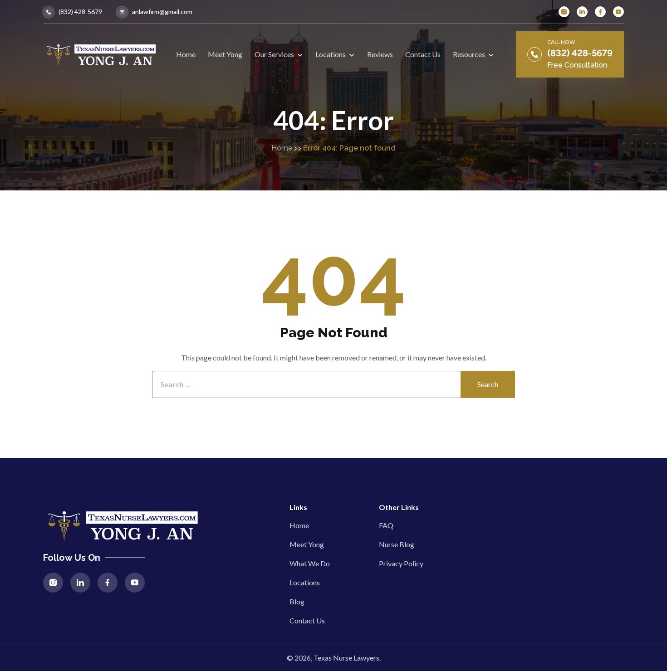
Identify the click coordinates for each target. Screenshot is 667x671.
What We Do (309, 563)
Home (281, 148)
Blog (296, 601)
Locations (304, 582)
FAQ (386, 525)
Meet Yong (306, 544)
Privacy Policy (401, 563)
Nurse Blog (396, 544)
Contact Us (307, 620)
